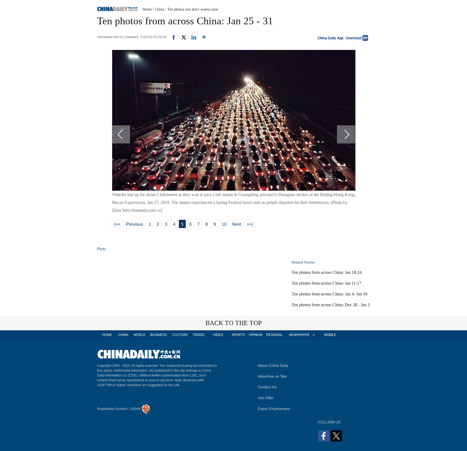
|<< (117, 224)
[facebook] (171, 37)
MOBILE (330, 335)
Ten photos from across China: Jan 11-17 (326, 283)
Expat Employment (274, 408)
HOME (107, 335)
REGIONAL (274, 335)
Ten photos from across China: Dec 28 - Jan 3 (331, 304)
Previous (134, 224)
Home (147, 9)
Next (236, 224)
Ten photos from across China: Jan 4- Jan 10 (329, 294)
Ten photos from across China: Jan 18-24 (327, 272)
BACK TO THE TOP (233, 323)
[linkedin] (191, 37)
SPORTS (238, 335)
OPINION (255, 335)
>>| (250, 224)
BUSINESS (158, 335)
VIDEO (218, 335)
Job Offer (266, 398)
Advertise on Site (272, 376)
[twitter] (181, 37)
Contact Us (267, 387)
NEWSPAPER (299, 335)
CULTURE (180, 335)
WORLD (140, 335)
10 (224, 224)
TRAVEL (199, 335)
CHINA (123, 335)
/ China (158, 9)
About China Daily (273, 365)
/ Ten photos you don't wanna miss (191, 9)
